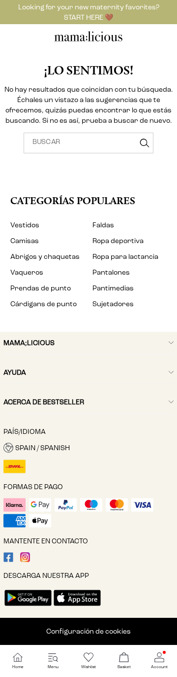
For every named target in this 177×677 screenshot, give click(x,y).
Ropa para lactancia (125, 256)
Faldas (103, 225)
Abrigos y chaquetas (45, 256)
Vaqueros (26, 272)
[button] (88, 448)
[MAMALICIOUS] (88, 40)
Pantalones (111, 272)
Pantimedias (113, 288)
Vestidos (24, 225)
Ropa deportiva (118, 241)
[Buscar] (144, 143)
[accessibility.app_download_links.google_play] (28, 607)
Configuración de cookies (88, 631)
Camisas (24, 241)
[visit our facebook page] (8, 560)
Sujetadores (113, 304)
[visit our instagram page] (25, 560)
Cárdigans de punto (43, 304)
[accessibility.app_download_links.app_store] (77, 607)
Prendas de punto (40, 288)
